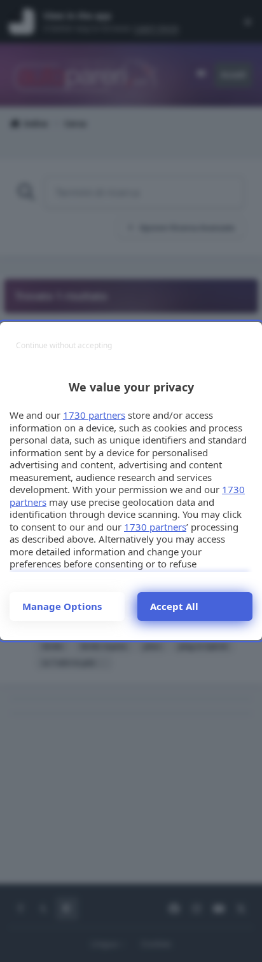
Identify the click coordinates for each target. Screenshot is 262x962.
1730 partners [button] (94, 415)
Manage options (62, 606)
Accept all (174, 606)
